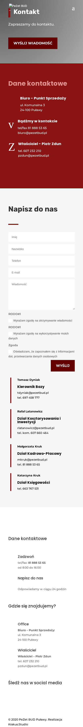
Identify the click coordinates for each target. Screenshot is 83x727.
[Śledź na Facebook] (13, 167)
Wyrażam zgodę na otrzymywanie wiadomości (42, 320)
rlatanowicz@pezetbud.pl (35, 428)
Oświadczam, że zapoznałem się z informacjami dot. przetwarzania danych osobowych (41, 354)
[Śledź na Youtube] (23, 167)
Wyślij (63, 366)
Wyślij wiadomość (32, 43)
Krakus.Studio (18, 724)
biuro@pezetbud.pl (32, 133)
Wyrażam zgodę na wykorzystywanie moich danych (38, 336)
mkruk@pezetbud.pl (32, 459)
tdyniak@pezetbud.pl (33, 393)
